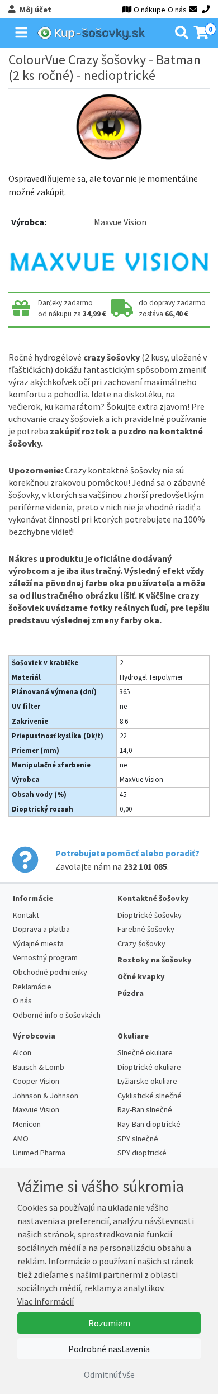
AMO (21, 1139)
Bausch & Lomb (38, 1067)
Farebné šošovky (145, 929)
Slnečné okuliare (145, 1052)
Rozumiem (109, 1323)
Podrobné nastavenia (109, 1348)
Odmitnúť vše (109, 1374)
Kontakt (26, 915)
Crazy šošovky (141, 943)
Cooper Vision (36, 1081)
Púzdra (130, 993)
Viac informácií (45, 1301)
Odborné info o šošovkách (57, 1015)
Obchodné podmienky (50, 972)
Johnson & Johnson (45, 1095)
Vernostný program (45, 957)
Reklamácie (32, 987)
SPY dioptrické (142, 1153)
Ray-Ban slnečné (144, 1109)
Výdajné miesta (38, 943)
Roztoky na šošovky (154, 960)
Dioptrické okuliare (149, 1067)
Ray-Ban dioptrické (149, 1124)
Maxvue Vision (120, 221)
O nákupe (149, 9)
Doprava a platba (41, 929)
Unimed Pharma (39, 1153)
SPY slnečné (137, 1139)
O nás (177, 9)
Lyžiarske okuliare (147, 1081)
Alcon (22, 1052)
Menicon (27, 1124)
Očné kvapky (141, 976)
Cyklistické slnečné (149, 1095)
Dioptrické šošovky (149, 915)
